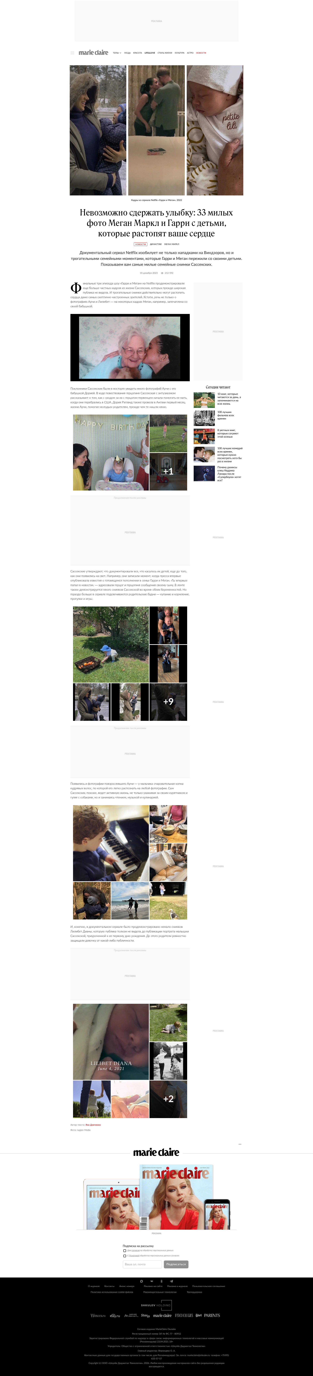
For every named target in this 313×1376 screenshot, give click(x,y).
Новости (201, 53)
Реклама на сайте (153, 1286)
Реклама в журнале (177, 1286)
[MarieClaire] (93, 52)
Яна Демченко (93, 1125)
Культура (179, 53)
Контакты (109, 1286)
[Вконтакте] (151, 1281)
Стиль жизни (165, 53)
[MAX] (142, 1281)
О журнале (94, 1286)
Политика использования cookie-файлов (112, 1292)
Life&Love (150, 53)
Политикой (134, 1256)
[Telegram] (171, 1281)
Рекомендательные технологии (160, 1292)
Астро (190, 53)
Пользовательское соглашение (208, 1286)
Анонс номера (126, 1286)
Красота (137, 53)
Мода (127, 53)
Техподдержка (194, 1292)
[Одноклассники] (161, 1281)
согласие (136, 1250)
